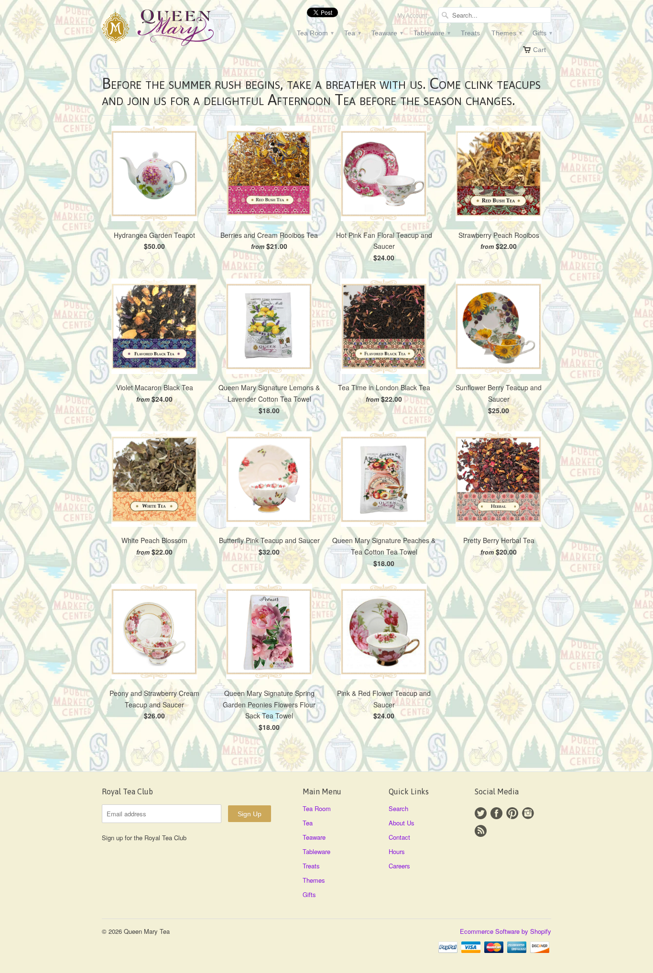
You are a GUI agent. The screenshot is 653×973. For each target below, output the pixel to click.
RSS (481, 831)
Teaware (386, 33)
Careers (399, 865)
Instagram (528, 813)
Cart (539, 49)
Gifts (542, 33)
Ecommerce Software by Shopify (505, 931)
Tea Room (315, 33)
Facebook (496, 813)
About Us (401, 822)
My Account (412, 15)
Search (398, 808)
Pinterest (512, 813)
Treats (470, 33)
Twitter (481, 813)
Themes (506, 33)
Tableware (431, 33)
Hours (397, 851)
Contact (399, 837)
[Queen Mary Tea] (173, 29)
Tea (352, 33)
